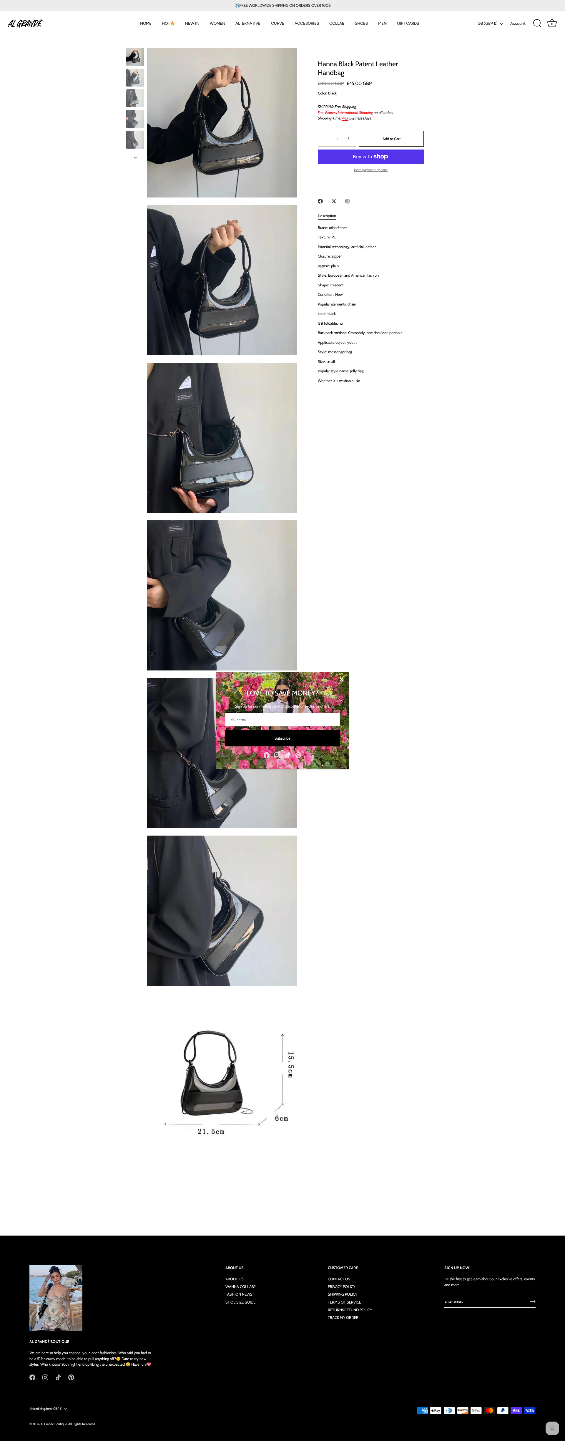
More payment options (371, 170)
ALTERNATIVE (247, 23)
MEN (382, 23)
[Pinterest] (298, 754)
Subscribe (282, 738)
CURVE (277, 23)
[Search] (537, 23)
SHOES (361, 23)
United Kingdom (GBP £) (45, 1409)
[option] (135, 57)
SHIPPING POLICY (342, 1294)
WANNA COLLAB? (240, 1286)
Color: (322, 93)
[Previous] (135, 42)
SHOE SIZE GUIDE (240, 1302)
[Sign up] (533, 1301)
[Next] (135, 157)
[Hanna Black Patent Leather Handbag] (135, 56)
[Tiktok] (288, 754)
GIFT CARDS (408, 23)
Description (327, 215)
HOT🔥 (168, 23)
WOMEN (217, 23)
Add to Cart (392, 138)
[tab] (330, 216)
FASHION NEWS (238, 1294)
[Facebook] (267, 754)
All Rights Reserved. (82, 1424)
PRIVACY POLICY (341, 1286)
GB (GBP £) (488, 23)
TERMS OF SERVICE (344, 1302)
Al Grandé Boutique (54, 1424)
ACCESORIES (307, 23)
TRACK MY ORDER (343, 1317)
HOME (146, 23)
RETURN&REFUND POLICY (350, 1309)
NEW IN (192, 23)
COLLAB (336, 23)
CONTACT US (339, 1279)
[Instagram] (277, 754)
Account (518, 23)
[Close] (341, 679)
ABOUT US (234, 1279)
